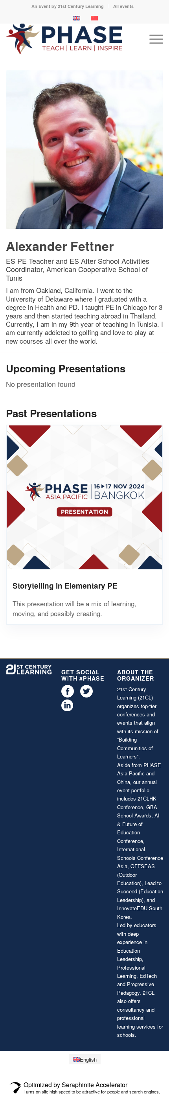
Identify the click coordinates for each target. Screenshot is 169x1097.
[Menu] (152, 39)
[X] (86, 695)
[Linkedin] (67, 709)
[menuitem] (68, 6)
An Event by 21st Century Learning (67, 6)
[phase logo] (69, 39)
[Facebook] (67, 695)
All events (123, 6)
